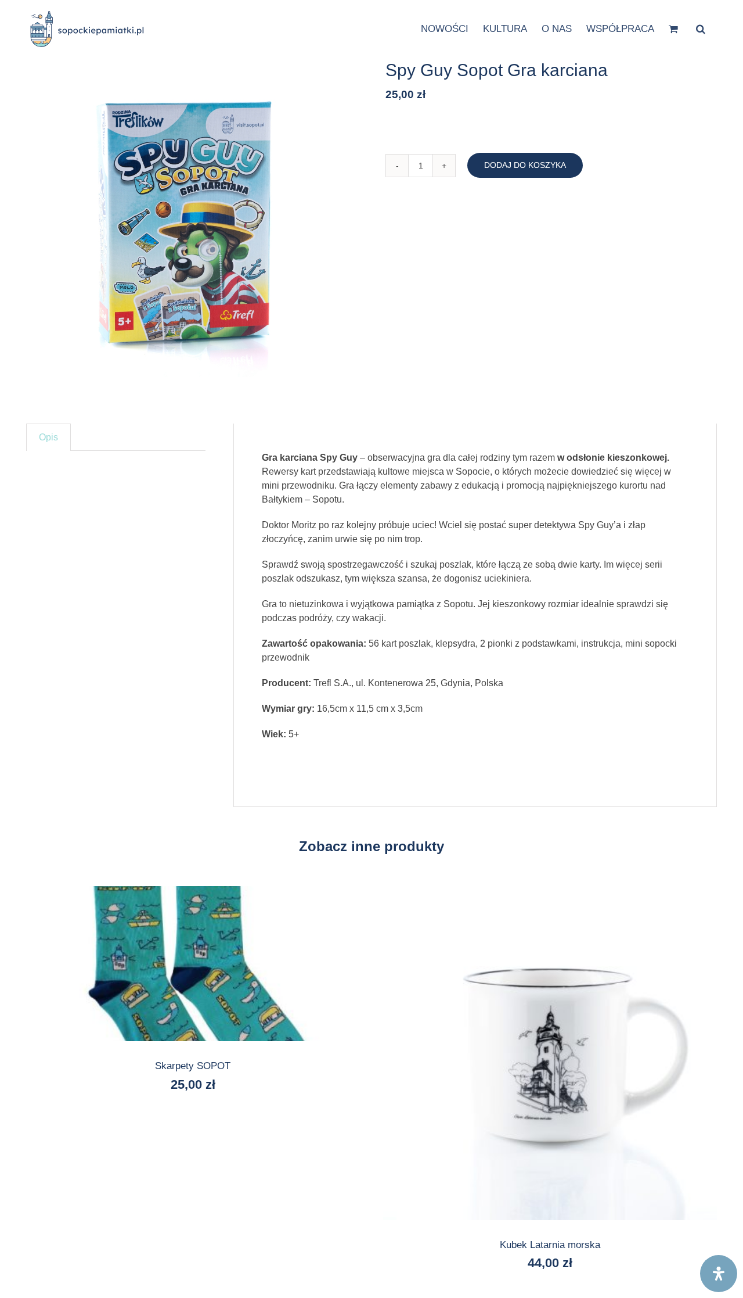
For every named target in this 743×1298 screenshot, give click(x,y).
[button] (700, 28)
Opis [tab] (48, 437)
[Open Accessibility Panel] (718, 1273)
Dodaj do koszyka (525, 165)
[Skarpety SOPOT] (193, 964)
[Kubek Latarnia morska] (550, 1053)
